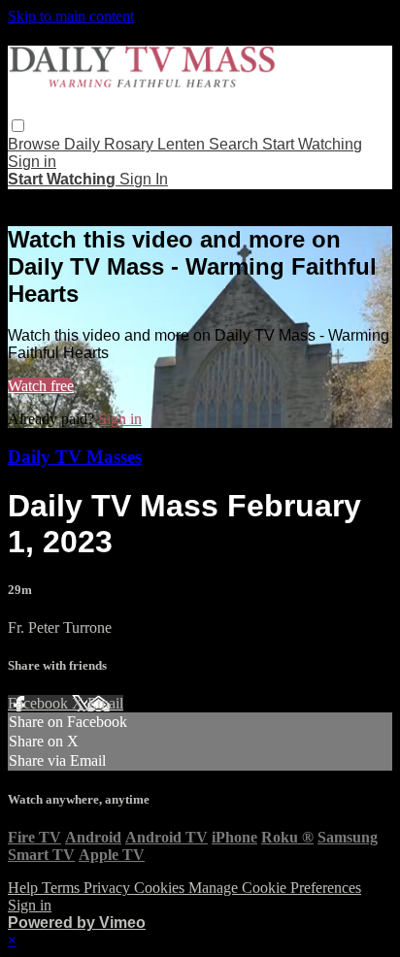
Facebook (40, 703)
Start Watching (312, 144)
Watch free (41, 386)
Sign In (143, 179)
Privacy (108, 887)
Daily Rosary (110, 144)
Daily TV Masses (75, 456)
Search (235, 144)
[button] (18, 125)
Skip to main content (71, 16)
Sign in (32, 161)
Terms (62, 887)
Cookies (161, 887)
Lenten (183, 144)
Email (105, 703)
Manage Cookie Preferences (274, 887)
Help (25, 887)
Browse (36, 144)
